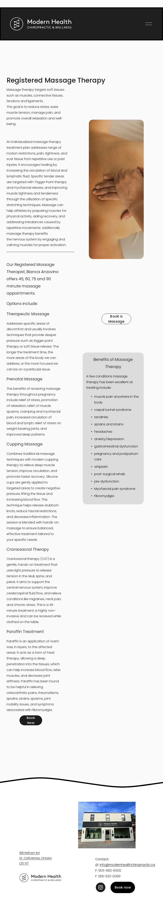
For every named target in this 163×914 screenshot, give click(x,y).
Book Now (31, 720)
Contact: (102, 859)
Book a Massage (116, 319)
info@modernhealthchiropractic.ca (127, 864)
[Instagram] (100, 887)
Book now (123, 887)
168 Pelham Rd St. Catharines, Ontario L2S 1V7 (35, 858)
